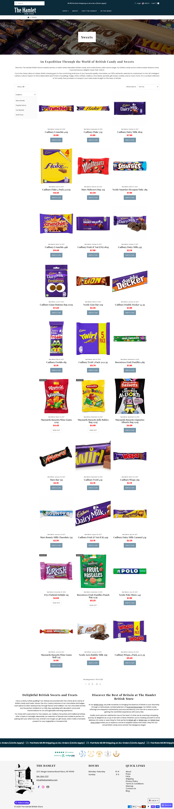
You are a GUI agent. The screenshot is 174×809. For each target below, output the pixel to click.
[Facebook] (38, 787)
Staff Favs (19, 115)
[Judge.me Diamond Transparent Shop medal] (82, 754)
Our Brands (20, 110)
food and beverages (134, 707)
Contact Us (131, 788)
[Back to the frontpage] (29, 17)
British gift (132, 720)
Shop (65, 11)
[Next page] (100, 684)
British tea (143, 720)
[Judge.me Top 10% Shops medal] (116, 754)
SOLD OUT (56, 430)
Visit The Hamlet (89, 11)
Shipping (130, 779)
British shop (98, 704)
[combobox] (29, 3)
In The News (105, 11)
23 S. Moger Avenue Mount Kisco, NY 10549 (55, 771)
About (75, 11)
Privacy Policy (132, 781)
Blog (128, 791)
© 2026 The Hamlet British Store (28, 806)
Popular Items (21, 105)
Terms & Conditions (135, 783)
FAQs (128, 776)
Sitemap (129, 786)
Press (128, 774)
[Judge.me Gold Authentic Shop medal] (91, 754)
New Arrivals (20, 100)
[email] (47, 787)
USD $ (146, 3)
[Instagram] (43, 787)
